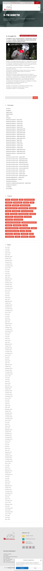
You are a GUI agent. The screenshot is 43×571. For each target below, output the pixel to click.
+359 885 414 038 (28, 2)
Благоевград (14, 199)
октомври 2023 (8, 308)
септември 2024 (9, 288)
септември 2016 (8, 461)
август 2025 (8, 267)
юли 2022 (7, 334)
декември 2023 (8, 305)
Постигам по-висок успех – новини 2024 (15, 170)
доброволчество (17, 225)
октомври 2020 (8, 372)
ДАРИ (37, 2)
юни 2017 (7, 444)
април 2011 (7, 498)
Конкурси (8, 117)
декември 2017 (8, 433)
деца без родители (18, 219)
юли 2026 (7, 247)
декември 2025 (8, 260)
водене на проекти (18, 216)
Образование (32, 208)
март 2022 (7, 342)
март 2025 (7, 277)
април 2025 (7, 275)
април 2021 (7, 360)
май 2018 (7, 424)
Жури (7, 115)
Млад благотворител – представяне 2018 (15, 129)
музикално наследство (25, 228)
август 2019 (8, 398)
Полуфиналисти (16, 211)
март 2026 (7, 254)
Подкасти (8, 155)
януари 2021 (8, 366)
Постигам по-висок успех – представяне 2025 (16, 175)
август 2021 (8, 355)
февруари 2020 (8, 387)
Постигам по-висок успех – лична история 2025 (17, 168)
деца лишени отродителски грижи (29, 222)
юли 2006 (7, 515)
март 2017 (7, 450)
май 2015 (7, 480)
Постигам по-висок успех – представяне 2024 (16, 160)
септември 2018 (8, 418)
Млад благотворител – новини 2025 (14, 145)
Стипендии (8, 186)
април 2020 (7, 383)
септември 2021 (8, 353)
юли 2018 (7, 422)
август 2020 (8, 375)
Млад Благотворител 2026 (11, 208)
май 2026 (7, 251)
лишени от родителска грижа (11, 228)
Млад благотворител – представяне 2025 (15, 151)
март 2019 (7, 407)
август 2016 (8, 463)
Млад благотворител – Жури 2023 (14, 119)
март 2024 (7, 299)
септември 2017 (8, 439)
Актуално (8, 108)
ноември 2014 (8, 489)
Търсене (35, 97)
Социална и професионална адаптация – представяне (18, 183)
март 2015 (7, 483)
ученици (17, 236)
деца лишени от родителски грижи (12, 222)
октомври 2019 (8, 394)
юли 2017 (7, 442)
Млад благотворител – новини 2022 (14, 125)
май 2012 (7, 496)
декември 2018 (8, 413)
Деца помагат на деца (29, 199)
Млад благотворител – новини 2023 (14, 127)
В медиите (8, 110)
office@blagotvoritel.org (16, 2)
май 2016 (7, 467)
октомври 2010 (8, 500)
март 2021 (7, 362)
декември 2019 (8, 390)
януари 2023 (8, 325)
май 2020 (7, 381)
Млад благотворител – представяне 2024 (15, 149)
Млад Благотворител (25, 205)
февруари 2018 (8, 429)
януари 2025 (8, 280)
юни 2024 (7, 293)
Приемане (22, 568)
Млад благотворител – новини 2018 (14, 121)
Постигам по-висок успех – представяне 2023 (16, 158)
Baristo (7, 199)
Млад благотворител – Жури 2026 (14, 142)
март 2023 (7, 321)
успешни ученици (9, 236)
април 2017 (7, 448)
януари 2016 (8, 472)
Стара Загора (13, 213)
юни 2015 (7, 478)
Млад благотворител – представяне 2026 (15, 153)
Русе (7, 213)
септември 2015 (8, 474)
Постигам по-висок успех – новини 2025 (15, 171)
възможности (27, 216)
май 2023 (7, 318)
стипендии (17, 233)
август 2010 (8, 502)
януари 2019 (8, 411)
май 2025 (7, 273)
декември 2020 (8, 368)
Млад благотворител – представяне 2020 (15, 132)
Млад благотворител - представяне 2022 (28, 35)
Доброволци (8, 202)
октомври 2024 (8, 286)
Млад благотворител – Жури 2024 (14, 140)
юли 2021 (7, 357)
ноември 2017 (8, 435)
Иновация (8, 205)
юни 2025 (7, 271)
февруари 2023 (8, 323)
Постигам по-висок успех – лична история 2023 (17, 164)
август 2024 (8, 290)
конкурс (25, 225)
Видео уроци (9, 112)
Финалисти (33, 213)
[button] (40, 560)
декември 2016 (8, 455)
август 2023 (8, 312)
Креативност (15, 205)
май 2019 (7, 403)
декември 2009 (8, 504)
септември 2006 (9, 511)
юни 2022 (7, 336)
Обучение (8, 211)
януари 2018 (8, 431)
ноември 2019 (8, 392)
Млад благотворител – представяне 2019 (15, 130)
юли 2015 (7, 476)
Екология (26, 202)
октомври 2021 (8, 351)
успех (31, 233)
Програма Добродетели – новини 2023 (15, 177)
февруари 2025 (8, 278)
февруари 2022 (8, 344)
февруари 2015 (8, 485)
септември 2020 (9, 373)
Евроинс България (17, 202)
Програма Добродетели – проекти (14, 179)
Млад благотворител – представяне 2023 (15, 138)
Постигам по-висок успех (27, 211)
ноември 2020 (8, 370)
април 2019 (7, 405)
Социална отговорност (11, 184)
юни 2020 (7, 379)
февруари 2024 (8, 301)
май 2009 (7, 506)
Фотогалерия (9, 188)
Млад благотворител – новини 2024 (14, 143)
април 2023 (7, 319)
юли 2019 (7, 400)
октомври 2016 (8, 459)
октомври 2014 (8, 491)
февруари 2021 (8, 364)
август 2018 (8, 420)
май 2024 (7, 295)
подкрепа (34, 228)
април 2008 (7, 509)
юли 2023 (7, 314)
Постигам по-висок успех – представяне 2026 (16, 162)
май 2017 (7, 446)
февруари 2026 (8, 256)
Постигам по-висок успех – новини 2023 (15, 156)
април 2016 (7, 469)
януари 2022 (8, 346)
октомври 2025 (8, 264)
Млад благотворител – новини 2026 (14, 147)
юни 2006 (7, 517)
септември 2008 (9, 508)
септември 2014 (8, 493)
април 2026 (7, 252)
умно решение (24, 233)
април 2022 (7, 340)
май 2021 (7, 359)
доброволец (8, 225)
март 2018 (7, 428)
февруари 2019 (8, 409)
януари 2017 (8, 454)
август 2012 (8, 495)
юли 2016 (7, 465)
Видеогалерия (9, 114)
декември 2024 (8, 282)
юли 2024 (7, 292)
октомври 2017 (8, 437)
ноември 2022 (8, 327)
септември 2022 (9, 331)
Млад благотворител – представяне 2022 (15, 136)
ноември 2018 (8, 414)
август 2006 (8, 513)
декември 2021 (8, 347)
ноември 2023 (8, 306)
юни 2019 (7, 401)
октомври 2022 (8, 329)
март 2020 (7, 385)
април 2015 (7, 482)
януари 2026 (8, 258)
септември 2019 (8, 396)
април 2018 (7, 426)
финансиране (24, 236)
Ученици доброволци (23, 213)
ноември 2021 (8, 349)
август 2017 (7, 441)
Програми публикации (11, 181)
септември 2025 (9, 265)
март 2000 (7, 519)
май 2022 (7, 338)
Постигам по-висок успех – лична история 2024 (17, 166)
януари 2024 (8, 303)
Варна (21, 199)
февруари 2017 (8, 452)
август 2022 (8, 333)
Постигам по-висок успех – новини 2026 (15, 173)
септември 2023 (9, 310)
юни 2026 (7, 249)
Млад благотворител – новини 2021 (14, 123)
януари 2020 (8, 388)
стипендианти (9, 233)
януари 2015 (8, 487)
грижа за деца (9, 219)
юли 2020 (7, 377)
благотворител (9, 216)
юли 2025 (7, 269)
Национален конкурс (23, 208)
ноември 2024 (8, 284)
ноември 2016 (8, 457)
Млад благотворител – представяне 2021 (15, 134)
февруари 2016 (8, 470)
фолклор (32, 236)
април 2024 (7, 297)
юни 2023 (7, 316)
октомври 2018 (8, 416)
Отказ (35, 568)
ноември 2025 (8, 262)
